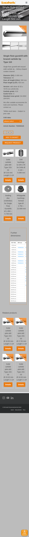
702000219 (21, 256)
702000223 (21, 263)
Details (8, 180)
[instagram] (3, 398)
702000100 (21, 247)
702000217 (21, 254)
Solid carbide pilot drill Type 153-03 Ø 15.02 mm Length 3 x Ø (9, 372)
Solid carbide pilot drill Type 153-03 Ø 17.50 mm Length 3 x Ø (22, 336)
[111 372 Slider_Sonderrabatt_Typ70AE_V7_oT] (9, 2)
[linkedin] (12, 398)
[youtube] (8, 398)
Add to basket (12, 137)
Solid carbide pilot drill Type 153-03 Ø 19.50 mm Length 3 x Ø (9, 336)
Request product (13, 143)
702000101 (21, 252)
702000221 (21, 261)
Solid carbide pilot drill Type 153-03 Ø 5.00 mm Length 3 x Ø (9, 167)
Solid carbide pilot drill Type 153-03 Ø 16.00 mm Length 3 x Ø (22, 372)
